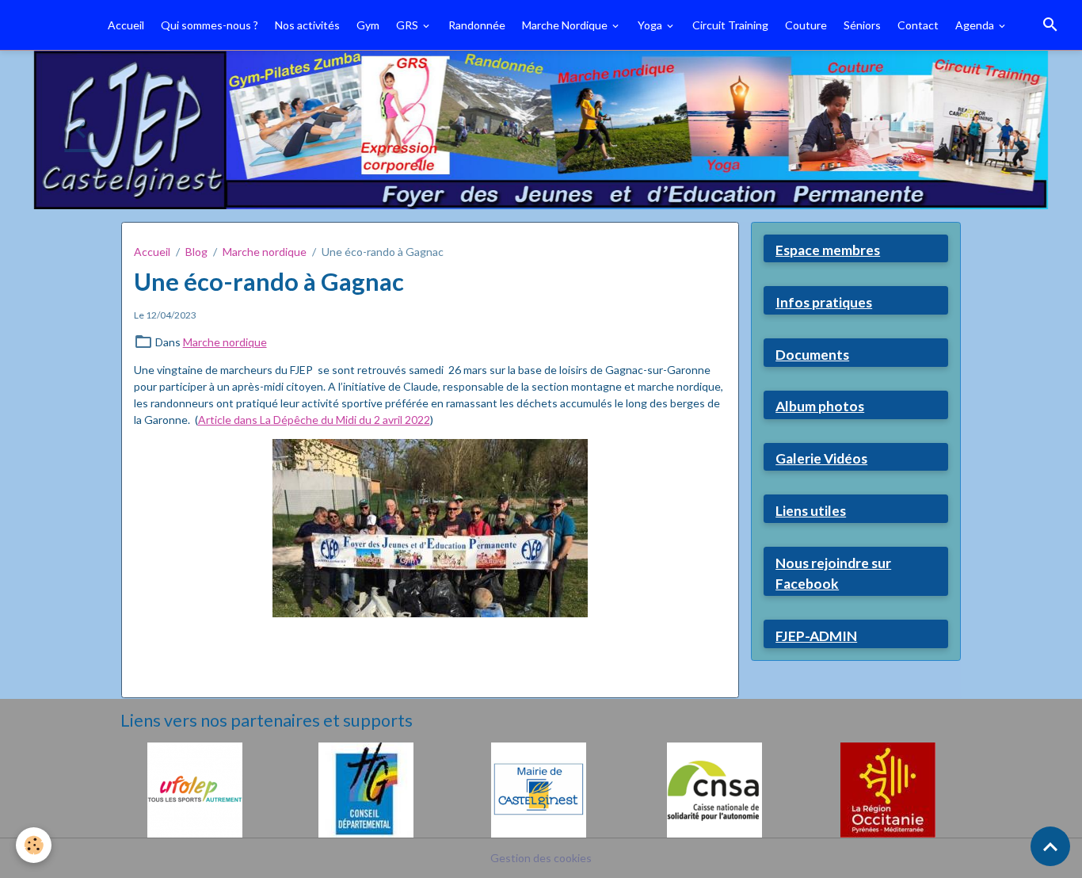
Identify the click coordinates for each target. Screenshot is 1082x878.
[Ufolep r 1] (194, 788)
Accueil (126, 25)
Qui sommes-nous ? (209, 25)
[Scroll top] (1050, 846)
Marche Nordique (566, 25)
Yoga (651, 25)
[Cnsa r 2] (714, 788)
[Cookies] (33, 845)
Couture (806, 25)
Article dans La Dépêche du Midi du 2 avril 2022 (314, 419)
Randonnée (476, 25)
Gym (367, 25)
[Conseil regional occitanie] (887, 788)
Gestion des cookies (541, 858)
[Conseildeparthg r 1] (365, 788)
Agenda (975, 25)
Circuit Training (730, 25)
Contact (918, 25)
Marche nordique (265, 251)
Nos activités (307, 25)
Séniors (862, 25)
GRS (408, 25)
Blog (196, 251)
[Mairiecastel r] (538, 788)
